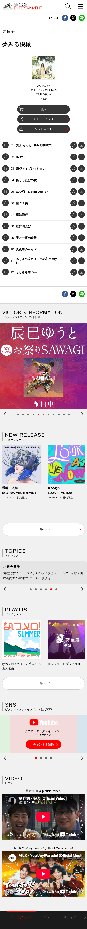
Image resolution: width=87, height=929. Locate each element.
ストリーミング (43, 119)
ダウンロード (43, 129)
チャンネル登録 (43, 744)
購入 (43, 109)
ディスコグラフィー (21, 917)
